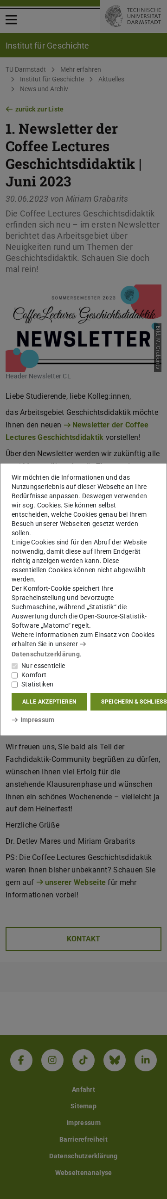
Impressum (37, 719)
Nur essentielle (43, 665)
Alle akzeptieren (49, 701)
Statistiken (37, 684)
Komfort (33, 675)
